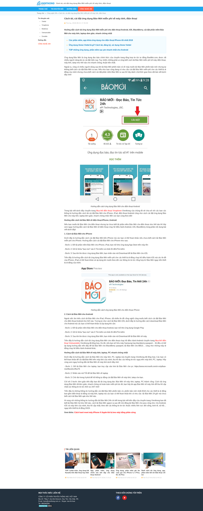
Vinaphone (45, 25)
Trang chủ (43, 9)
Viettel (44, 21)
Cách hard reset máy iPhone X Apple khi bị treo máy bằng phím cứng (105, 412)
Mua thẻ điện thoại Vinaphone (109, 211)
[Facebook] (118, 497)
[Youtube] (124, 497)
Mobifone (45, 29)
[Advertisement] (115, 431)
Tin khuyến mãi (57, 9)
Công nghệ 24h (86, 9)
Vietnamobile (46, 32)
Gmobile (44, 36)
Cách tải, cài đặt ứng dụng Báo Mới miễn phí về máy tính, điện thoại (82, 13)
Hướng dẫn (71, 9)
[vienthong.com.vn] (46, 3)
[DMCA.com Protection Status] (45, 507)
